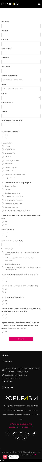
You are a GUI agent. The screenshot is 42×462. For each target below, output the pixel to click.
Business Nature (6, 143)
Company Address (7, 102)
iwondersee (27, 455)
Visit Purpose (5, 249)
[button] (5, 457)
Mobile (3, 84)
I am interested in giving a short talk (12, 297)
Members (7, 381)
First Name (5, 21)
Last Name (4, 30)
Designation (5, 57)
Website (4, 111)
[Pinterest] (34, 433)
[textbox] (21, 96)
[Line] (14, 433)
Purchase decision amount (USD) (12, 241)
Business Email (6, 48)
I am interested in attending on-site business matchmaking (19, 274)
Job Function (5, 66)
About (5, 355)
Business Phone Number (9, 75)
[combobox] (21, 98)
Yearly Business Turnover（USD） (12, 120)
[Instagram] (21, 433)
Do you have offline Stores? (10, 131)
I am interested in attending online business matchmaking (19, 286)
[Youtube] (27, 433)
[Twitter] (17, 438)
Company (4, 39)
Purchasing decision (7, 229)
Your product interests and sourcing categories (16, 183)
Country (4, 93)
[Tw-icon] (24, 438)
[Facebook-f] (7, 433)
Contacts (7, 361)
